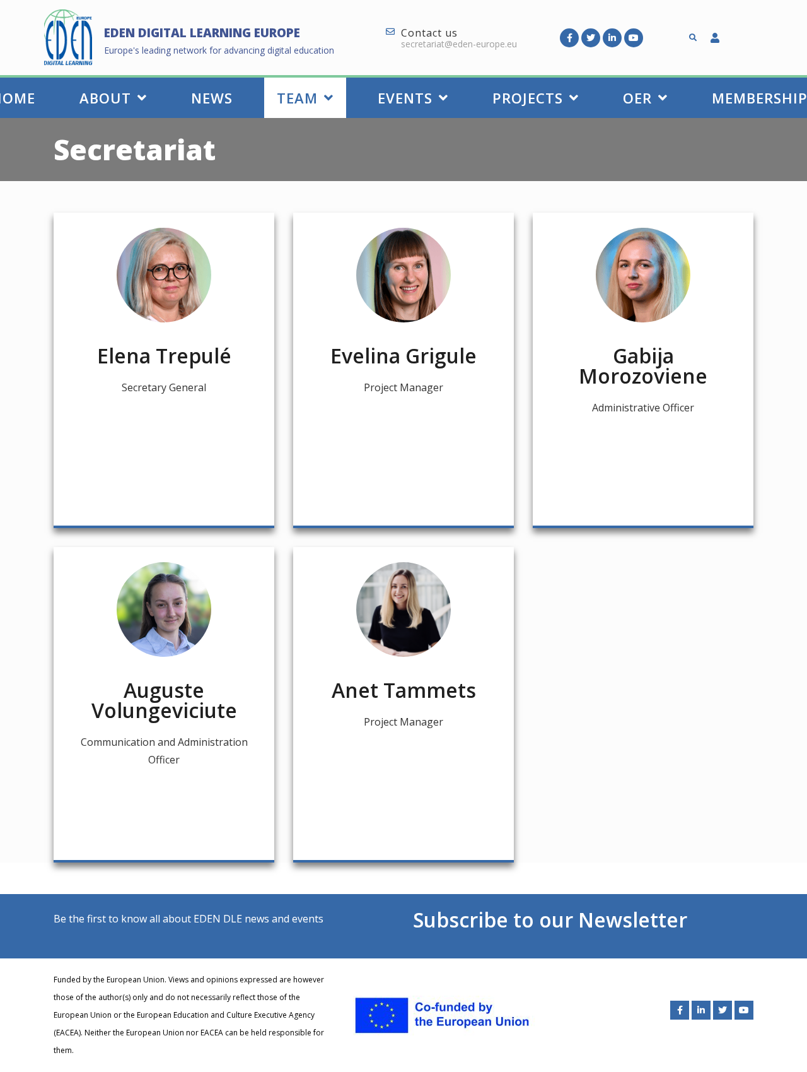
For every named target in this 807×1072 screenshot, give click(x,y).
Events (405, 97)
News (212, 97)
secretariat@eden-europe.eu (459, 44)
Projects (527, 97)
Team (297, 97)
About (105, 97)
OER (637, 97)
